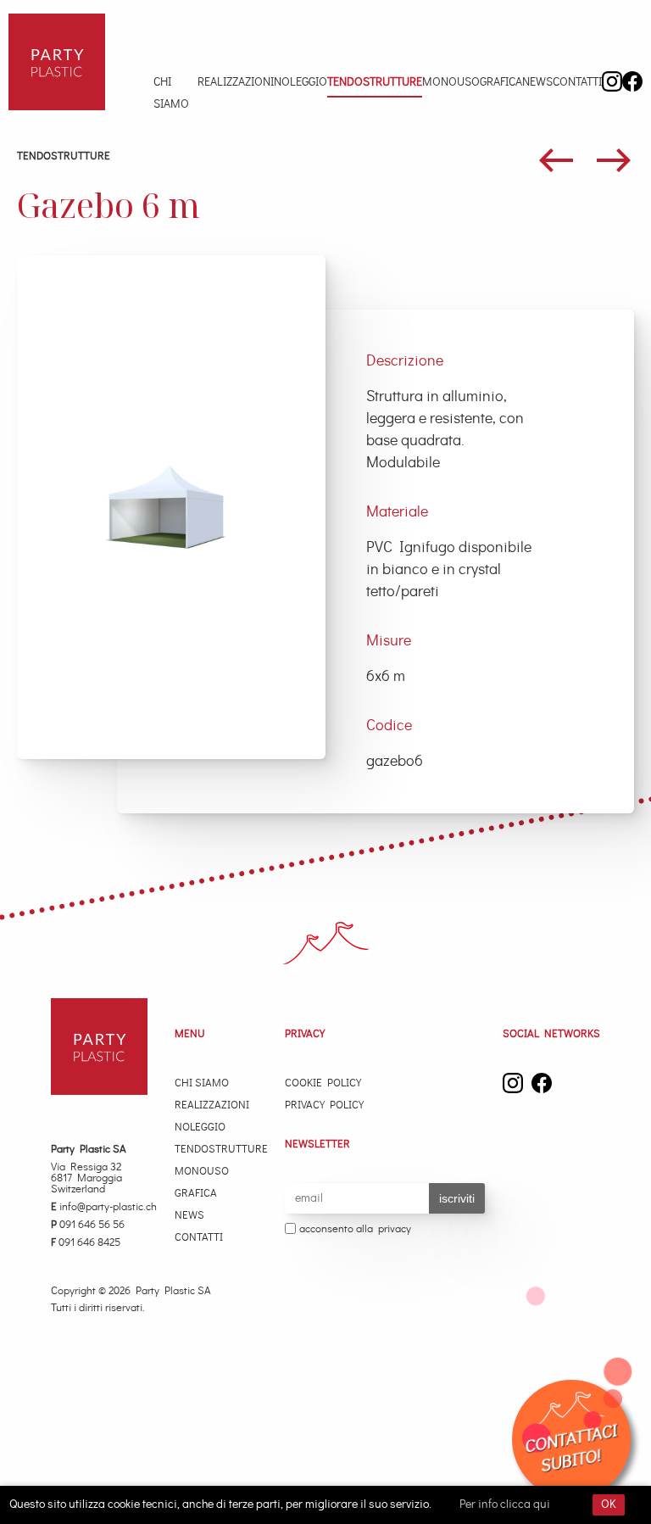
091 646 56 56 (88, 1225)
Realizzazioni (236, 82)
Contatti (577, 82)
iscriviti (457, 1198)
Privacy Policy (324, 1105)
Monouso (451, 82)
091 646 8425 (85, 1242)
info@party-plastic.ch (104, 1207)
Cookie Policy (323, 1083)
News (537, 82)
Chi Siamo (171, 93)
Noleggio (300, 82)
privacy (394, 1229)
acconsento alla (355, 1229)
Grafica (501, 82)
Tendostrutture (374, 82)
